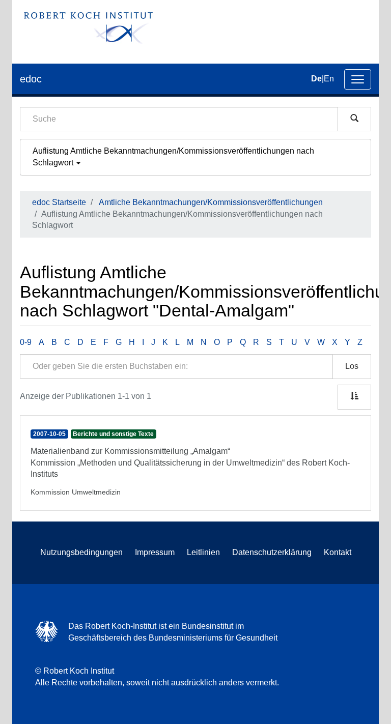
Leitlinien (203, 552)
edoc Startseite (59, 202)
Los (351, 366)
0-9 (26, 342)
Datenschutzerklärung (272, 552)
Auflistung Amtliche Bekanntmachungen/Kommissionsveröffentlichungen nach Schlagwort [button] (173, 157)
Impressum (155, 552)
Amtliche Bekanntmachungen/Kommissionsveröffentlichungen (211, 202)
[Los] (354, 119)
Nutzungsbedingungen (81, 552)
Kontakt (337, 552)
